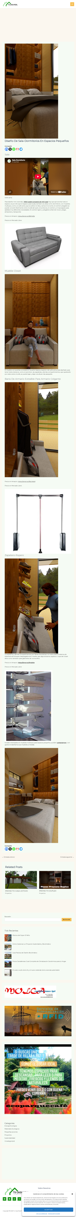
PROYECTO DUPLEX (47, 891)
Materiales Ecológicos (12, 1129)
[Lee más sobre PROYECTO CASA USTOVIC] (21, 880)
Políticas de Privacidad (54, 1213)
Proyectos (8, 893)
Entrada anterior (8, 857)
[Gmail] (17, 149)
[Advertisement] (38, 22)
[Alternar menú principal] (72, 4)
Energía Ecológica (11, 1126)
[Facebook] (6, 149)
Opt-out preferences (41, 1213)
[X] (10, 149)
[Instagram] (9, 1199)
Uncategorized (10, 1141)
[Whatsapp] (13, 149)
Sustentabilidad (10, 1138)
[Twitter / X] (19, 1199)
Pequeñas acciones (11, 1132)
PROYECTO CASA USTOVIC (16, 891)
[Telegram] (21, 149)
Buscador (8, 916)
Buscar (66, 919)
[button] (72, 1194)
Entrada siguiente (67, 857)
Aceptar (48, 1210)
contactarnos (61, 743)
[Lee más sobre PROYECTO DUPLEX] (55, 880)
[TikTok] (14, 1199)
